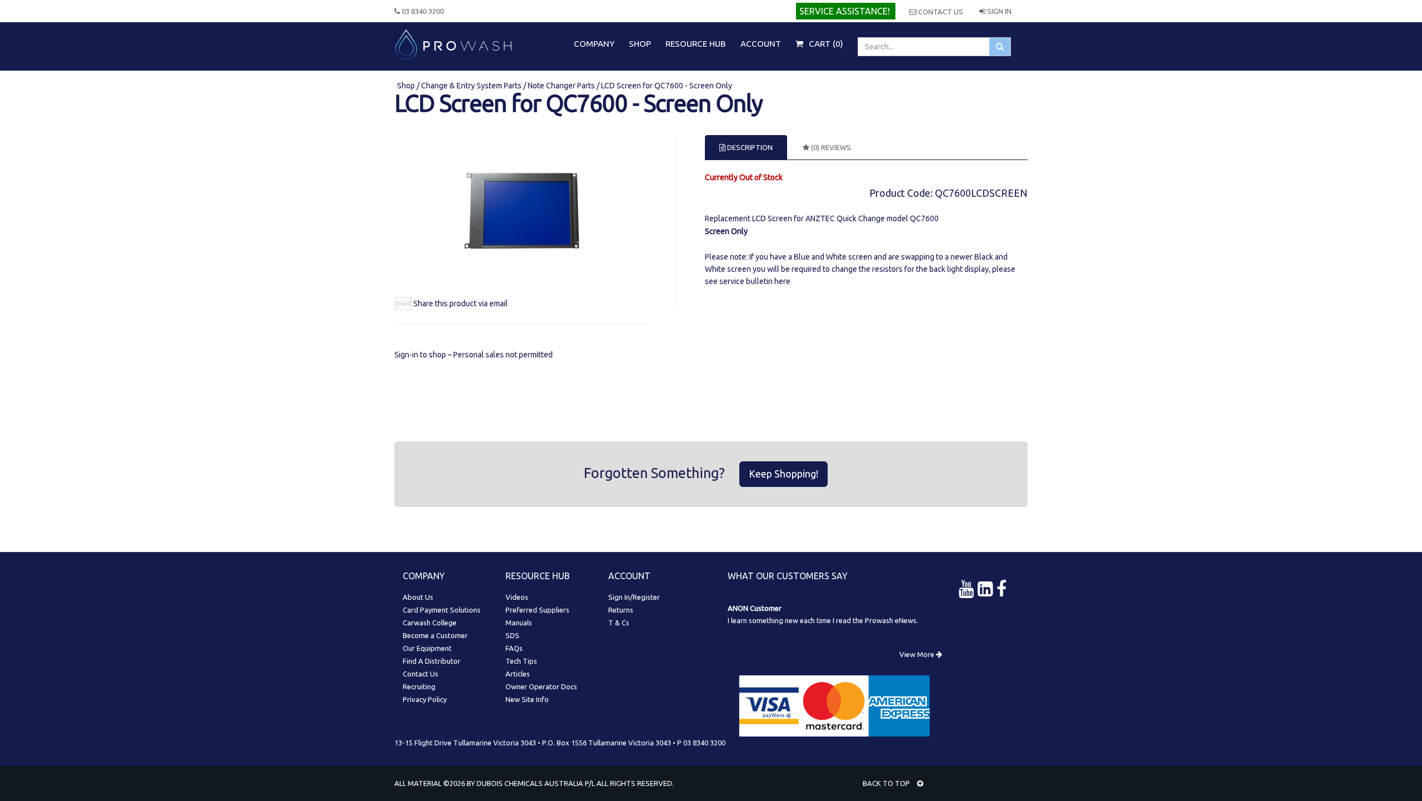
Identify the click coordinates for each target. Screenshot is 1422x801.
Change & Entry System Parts (471, 85)
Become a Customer (435, 635)
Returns (620, 610)
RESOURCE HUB (695, 43)
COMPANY (594, 43)
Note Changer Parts (561, 85)
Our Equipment (427, 648)
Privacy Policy (425, 699)
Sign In (998, 11)
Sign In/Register (634, 597)
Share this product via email (460, 303)
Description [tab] (749, 147)
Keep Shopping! (783, 473)
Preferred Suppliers (537, 610)
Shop (407, 85)
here (782, 281)
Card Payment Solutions (441, 610)
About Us (418, 597)
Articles (517, 674)
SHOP (640, 43)
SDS (512, 635)
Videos (516, 597)
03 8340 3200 (422, 11)
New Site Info (527, 699)
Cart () (825, 43)
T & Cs (618, 622)
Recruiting (419, 686)
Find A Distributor (431, 661)
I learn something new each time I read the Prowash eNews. (823, 620)
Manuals (518, 622)
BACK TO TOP (887, 783)
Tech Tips (521, 661)
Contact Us (940, 12)
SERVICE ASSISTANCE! (844, 11)
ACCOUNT (760, 43)
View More (917, 654)
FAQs (514, 648)
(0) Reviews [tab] (830, 147)
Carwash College (430, 622)
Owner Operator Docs (541, 686)
